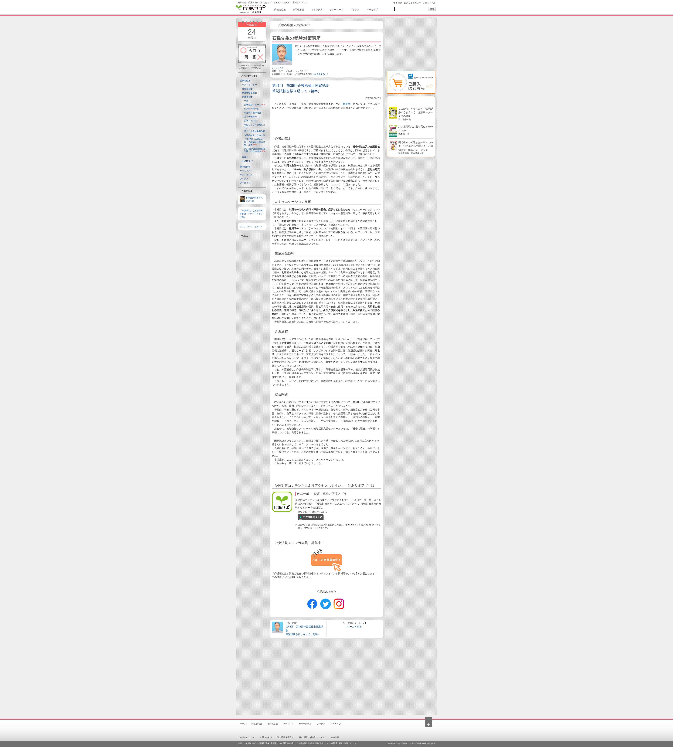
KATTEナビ (247, 161)
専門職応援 (245, 167)
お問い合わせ (429, 3)
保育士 (245, 157)
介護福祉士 (247, 97)
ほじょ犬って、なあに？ (251, 226)
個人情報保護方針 (285, 737)
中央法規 (397, 3)
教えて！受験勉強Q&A (254, 131)
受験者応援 (245, 80)
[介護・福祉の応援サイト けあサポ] (251, 9)
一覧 (246, 100)
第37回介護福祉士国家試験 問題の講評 (255, 150)
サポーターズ (246, 175)
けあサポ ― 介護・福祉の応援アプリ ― (323, 493)
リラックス (245, 171)
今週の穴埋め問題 (252, 112)
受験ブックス (250, 120)
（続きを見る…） (320, 74)
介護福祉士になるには (254, 135)
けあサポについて (412, 3)
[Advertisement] (252, 332)
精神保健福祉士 (249, 92)
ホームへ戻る (354, 626)
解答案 (346, 104)
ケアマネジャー (249, 84)
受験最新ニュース (252, 104)
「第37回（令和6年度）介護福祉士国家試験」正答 (254, 142)
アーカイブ (245, 183)
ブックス (244, 179)
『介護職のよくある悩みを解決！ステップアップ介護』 (251, 213)
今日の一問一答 (251, 108)
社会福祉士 (247, 88)
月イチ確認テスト (252, 116)
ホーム (243, 723)
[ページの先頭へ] (428, 722)
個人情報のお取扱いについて (312, 737)
